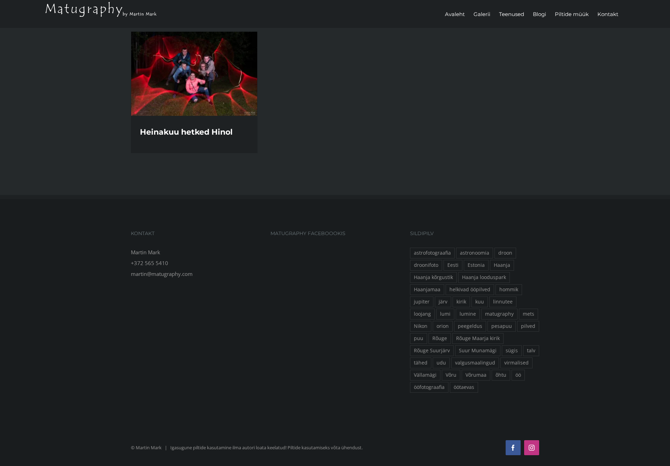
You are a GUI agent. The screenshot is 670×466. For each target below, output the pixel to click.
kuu (479, 302)
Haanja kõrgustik (433, 277)
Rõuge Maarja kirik (478, 338)
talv (531, 350)
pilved (528, 326)
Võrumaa (476, 375)
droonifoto (426, 265)
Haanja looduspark (484, 277)
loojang (422, 314)
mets (528, 314)
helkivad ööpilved (469, 289)
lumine (468, 314)
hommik (508, 289)
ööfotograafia (429, 387)
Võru (451, 375)
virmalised (516, 363)
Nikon (420, 326)
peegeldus (470, 326)
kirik (461, 302)
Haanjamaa (427, 289)
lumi (445, 314)
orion (443, 326)
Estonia (476, 265)
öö (518, 375)
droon (505, 253)
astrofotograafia (432, 253)
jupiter (422, 302)
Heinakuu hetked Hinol (186, 132)
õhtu (501, 375)
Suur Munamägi (478, 350)
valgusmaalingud (475, 363)
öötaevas (464, 387)
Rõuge (439, 338)
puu (418, 338)
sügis (512, 350)
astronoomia (474, 253)
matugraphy (499, 314)
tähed (420, 363)
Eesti (453, 265)
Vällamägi (425, 375)
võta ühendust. (347, 447)
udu (441, 363)
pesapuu (501, 326)
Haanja (502, 265)
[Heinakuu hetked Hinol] (194, 74)
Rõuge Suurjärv (432, 350)
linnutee (503, 302)
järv (443, 302)
